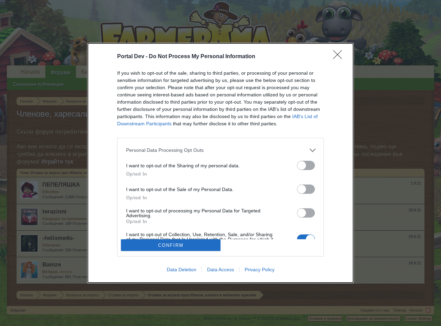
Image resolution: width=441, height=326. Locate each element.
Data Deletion (181, 269)
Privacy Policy (260, 269)
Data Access (220, 269)
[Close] (339, 56)
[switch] (306, 165)
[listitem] (220, 150)
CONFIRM (171, 245)
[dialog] (220, 163)
